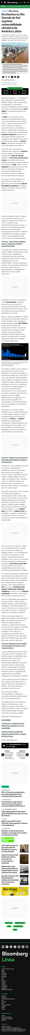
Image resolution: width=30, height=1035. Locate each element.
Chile (3, 977)
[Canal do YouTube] (11, 946)
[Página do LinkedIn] (19, 946)
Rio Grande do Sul (18, 926)
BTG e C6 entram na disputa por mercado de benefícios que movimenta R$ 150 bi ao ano (13, 794)
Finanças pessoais (6, 1004)
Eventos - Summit (6, 1026)
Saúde (3, 1007)
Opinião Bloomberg (20, 923)
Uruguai (3, 983)
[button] (3, 77)
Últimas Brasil (9, 923)
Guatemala (4, 988)
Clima (15, 929)
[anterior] (3, 754)
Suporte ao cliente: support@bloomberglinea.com (14, 1029)
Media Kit (4, 1020)
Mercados (4, 997)
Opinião (3, 1006)
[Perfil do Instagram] (15, 946)
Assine (3, 1015)
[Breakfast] (15, 891)
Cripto (3, 1009)
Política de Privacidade (7, 1018)
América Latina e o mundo (8, 969)
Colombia (4, 974)
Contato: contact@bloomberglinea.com (11, 1028)
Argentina (4, 973)
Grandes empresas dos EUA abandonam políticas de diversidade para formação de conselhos (10, 880)
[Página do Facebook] (3, 946)
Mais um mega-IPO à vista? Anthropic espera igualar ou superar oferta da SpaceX (15, 823)
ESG (3, 1003)
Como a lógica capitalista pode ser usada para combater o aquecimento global (13, 244)
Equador (4, 980)
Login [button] (27, 2)
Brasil (9, 926)
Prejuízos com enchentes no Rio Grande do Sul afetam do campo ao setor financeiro (15, 460)
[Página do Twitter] (7, 946)
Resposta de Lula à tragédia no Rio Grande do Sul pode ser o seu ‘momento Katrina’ (14, 646)
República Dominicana (7, 989)
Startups (4, 1002)
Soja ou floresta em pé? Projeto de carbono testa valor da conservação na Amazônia (10, 859)
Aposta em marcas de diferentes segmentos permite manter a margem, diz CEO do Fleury (14, 734)
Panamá (3, 982)
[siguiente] (27, 754)
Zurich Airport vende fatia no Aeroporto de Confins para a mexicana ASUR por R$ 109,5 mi (13, 804)
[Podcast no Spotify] (27, 946)
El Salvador (4, 986)
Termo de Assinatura (7, 1017)
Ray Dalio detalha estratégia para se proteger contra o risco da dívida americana (20, 755)
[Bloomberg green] (15, 839)
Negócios (4, 996)
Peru (3, 979)
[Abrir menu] (2, 2)
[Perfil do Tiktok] (23, 946)
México (3, 971)
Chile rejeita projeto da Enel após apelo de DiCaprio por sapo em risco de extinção (15, 814)
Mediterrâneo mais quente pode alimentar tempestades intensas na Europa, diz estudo (10, 869)
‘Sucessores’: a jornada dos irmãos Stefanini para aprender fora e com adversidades (13, 726)
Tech (3, 1000)
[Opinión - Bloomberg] (15, 11)
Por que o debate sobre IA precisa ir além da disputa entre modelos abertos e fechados (9, 755)
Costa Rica (4, 985)
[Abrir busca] (24, 2)
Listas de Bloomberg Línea (8, 999)
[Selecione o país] (5, 2)
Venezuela (4, 976)
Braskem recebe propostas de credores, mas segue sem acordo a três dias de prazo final (14, 833)
